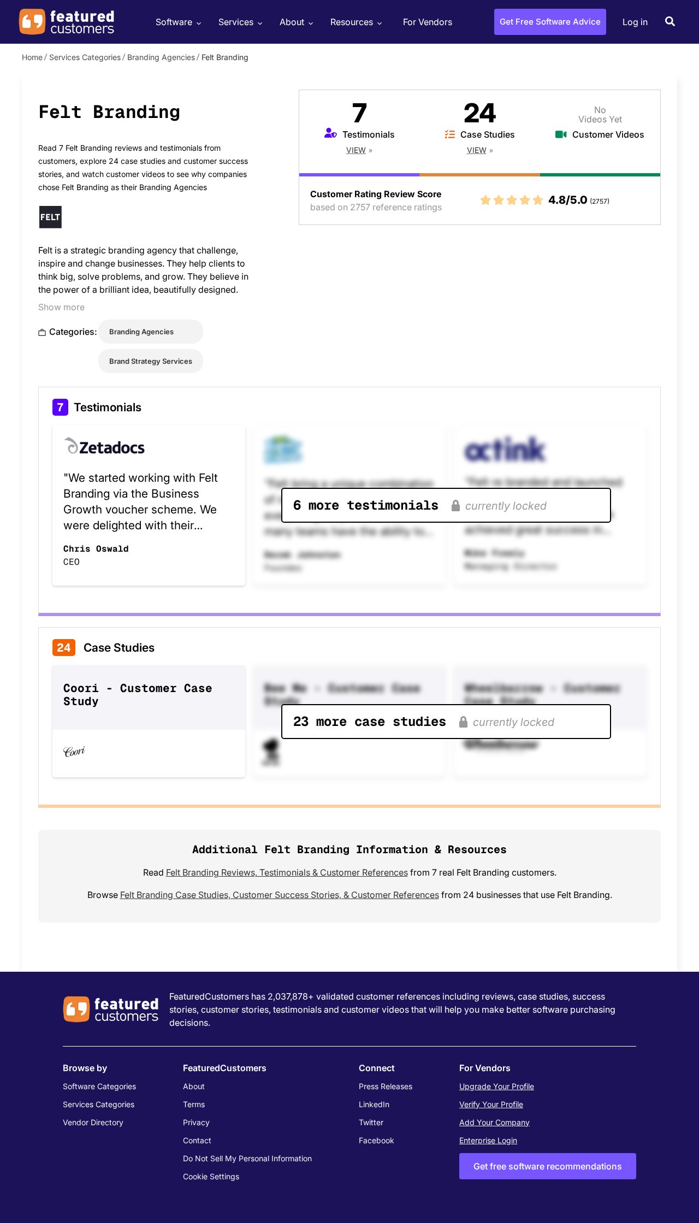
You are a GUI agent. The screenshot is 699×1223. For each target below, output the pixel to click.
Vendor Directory (93, 1122)
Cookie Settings (211, 1176)
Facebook (376, 1140)
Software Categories (99, 1086)
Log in (635, 21)
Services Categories (85, 57)
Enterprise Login (488, 1140)
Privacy (196, 1122)
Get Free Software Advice (550, 21)
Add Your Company (494, 1122)
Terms (194, 1104)
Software (174, 21)
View (356, 150)
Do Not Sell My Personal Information (247, 1158)
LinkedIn (374, 1104)
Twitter (371, 1122)
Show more (61, 307)
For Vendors (427, 21)
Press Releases (385, 1086)
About (292, 21)
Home (32, 57)
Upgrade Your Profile (496, 1086)
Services (235, 21)
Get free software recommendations (547, 1166)
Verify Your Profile (491, 1104)
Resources (351, 21)
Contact (197, 1140)
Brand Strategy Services (150, 361)
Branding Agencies (161, 57)
